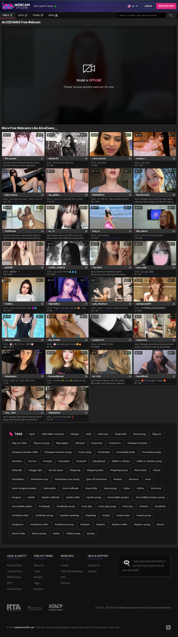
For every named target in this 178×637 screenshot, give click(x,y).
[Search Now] (171, 15)
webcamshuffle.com (24, 627)
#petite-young (94, 497)
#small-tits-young (44, 515)
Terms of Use (14, 571)
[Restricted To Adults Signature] (14, 607)
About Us (39, 565)
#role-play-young (107, 506)
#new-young (110, 488)
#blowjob (79, 443)
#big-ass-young (41, 443)
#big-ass (156, 434)
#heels (156, 470)
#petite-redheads (50, 497)
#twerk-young (39, 533)
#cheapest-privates (137, 443)
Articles (38, 577)
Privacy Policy (14, 565)
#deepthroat (98, 461)
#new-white (91, 488)
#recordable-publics (22, 506)
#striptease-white (39, 524)
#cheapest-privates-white (25, 452)
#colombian (104, 452)
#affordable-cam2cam (53, 434)
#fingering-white (95, 470)
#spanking (91, 515)
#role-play (87, 506)
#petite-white (73, 497)
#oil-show (156, 488)
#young (90, 533)
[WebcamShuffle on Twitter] (168, 627)
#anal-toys (103, 434)
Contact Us (94, 565)
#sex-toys (128, 506)
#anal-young (139, 434)
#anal (88, 434)
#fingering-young (118, 470)
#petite (31, 497)
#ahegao (74, 434)
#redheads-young (66, 506)
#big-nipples (62, 443)
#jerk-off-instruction (96, 479)
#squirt (106, 515)
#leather (118, 479)
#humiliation (18, 479)
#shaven (144, 506)
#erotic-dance (56, 470)
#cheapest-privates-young (58, 452)
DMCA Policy (14, 577)
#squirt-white (123, 515)
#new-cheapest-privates (24, 488)
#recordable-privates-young (150, 497)
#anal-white (121, 434)
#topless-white (119, 524)
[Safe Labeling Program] (35, 607)
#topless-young (142, 524)
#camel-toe (115, 443)
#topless (100, 524)
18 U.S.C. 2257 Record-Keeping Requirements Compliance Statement (133, 607)
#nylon (126, 488)
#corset (32, 461)
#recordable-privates (118, 497)
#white (56, 533)
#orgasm (16, 497)
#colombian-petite (125, 452)
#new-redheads (71, 488)
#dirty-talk (17, 470)
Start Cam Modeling (72, 571)
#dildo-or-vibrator (121, 461)
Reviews (38, 589)
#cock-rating (84, 452)
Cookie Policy (14, 589)
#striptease (17, 524)
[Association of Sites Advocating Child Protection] (56, 607)
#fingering (75, 470)
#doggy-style (35, 470)
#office (140, 488)
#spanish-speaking (69, 515)
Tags (36, 583)
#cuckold (81, 461)
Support (92, 571)
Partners (65, 583)
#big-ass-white (19, 443)
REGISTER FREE (166, 6)
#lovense (134, 479)
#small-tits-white (20, 515)
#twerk (160, 524)
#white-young (73, 533)
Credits (65, 565)
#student (84, 524)
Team (37, 571)
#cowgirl (47, 461)
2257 (10, 583)
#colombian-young (151, 452)
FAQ (63, 577)
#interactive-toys (39, 479)
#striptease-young (64, 524)
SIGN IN (148, 6)
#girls (32, 434)
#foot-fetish (140, 470)
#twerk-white (18, 533)
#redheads (44, 506)
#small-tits (160, 506)
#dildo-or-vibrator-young (149, 461)
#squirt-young (144, 515)
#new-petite (49, 488)
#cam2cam (96, 443)
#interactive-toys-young (67, 479)
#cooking (16, 461)
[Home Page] (16, 6)
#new (148, 479)
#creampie (64, 461)
